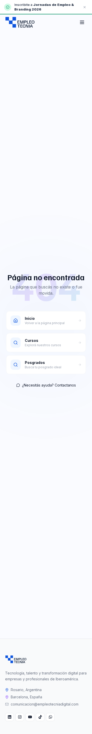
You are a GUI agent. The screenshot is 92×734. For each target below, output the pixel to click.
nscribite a (24, 5)
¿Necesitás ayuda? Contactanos (49, 385)
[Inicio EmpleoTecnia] (16, 659)
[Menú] (82, 22)
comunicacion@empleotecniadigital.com (44, 704)
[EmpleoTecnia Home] (20, 22)
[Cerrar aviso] (84, 7)
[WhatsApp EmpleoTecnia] (50, 717)
